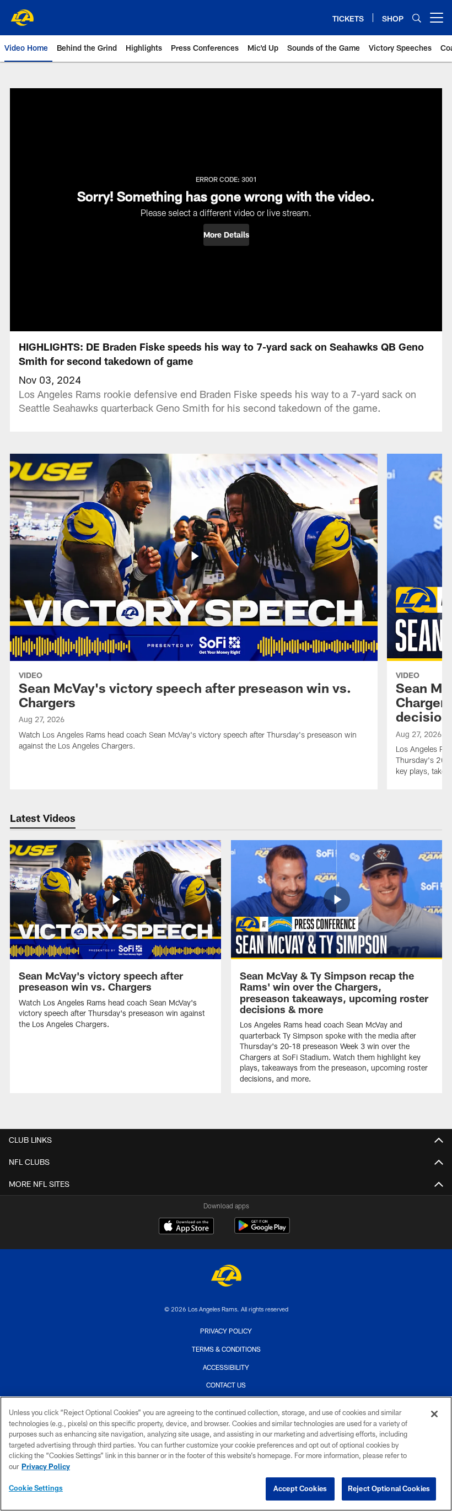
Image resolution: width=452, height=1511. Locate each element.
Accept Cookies (300, 1488)
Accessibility (226, 1367)
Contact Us (226, 1385)
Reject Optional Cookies (389, 1488)
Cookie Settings (36, 1487)
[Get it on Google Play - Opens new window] (262, 1231)
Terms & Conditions (226, 1349)
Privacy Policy (226, 1331)
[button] (226, 235)
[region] (226, 1453)
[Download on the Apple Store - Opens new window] (186, 1227)
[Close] (434, 1414)
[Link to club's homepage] (22, 13)
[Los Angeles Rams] (226, 1277)
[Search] (416, 17)
